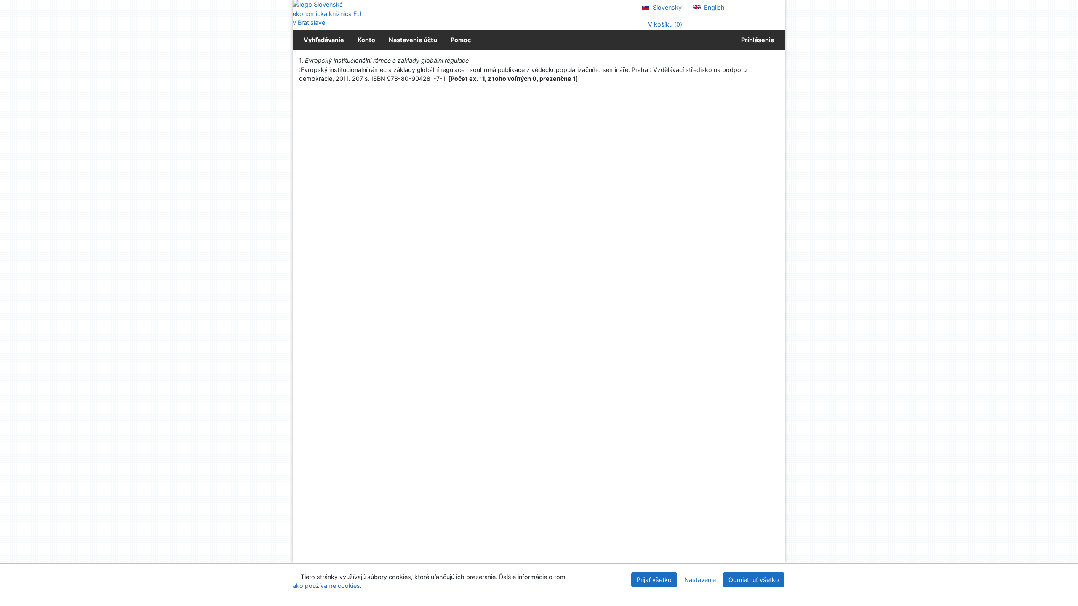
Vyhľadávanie (324, 39)
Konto (366, 39)
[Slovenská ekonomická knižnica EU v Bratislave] (328, 13)
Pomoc (461, 39)
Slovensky (666, 7)
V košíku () (664, 24)
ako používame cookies (326, 585)
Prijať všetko (654, 579)
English (713, 7)
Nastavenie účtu (413, 39)
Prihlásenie (756, 39)
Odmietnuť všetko (753, 579)
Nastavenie (700, 579)
